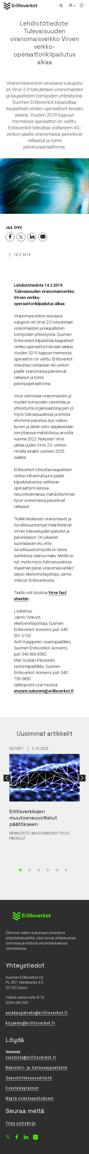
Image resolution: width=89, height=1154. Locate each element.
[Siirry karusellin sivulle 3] (39, 870)
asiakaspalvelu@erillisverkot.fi (37, 1012)
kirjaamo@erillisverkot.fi (30, 1023)
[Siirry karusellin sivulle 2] (29, 870)
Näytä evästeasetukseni (30, 1098)
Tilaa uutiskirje (21, 1123)
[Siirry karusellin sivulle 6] (66, 870)
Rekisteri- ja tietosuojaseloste (36, 1067)
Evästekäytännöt (22, 1088)
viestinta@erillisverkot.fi (31, 1057)
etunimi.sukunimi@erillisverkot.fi (43, 691)
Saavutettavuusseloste (29, 1077)
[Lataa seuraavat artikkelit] (82, 778)
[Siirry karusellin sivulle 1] (20, 870)
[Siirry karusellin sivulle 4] (48, 870)
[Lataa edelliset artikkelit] (6, 778)
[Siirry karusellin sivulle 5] (57, 870)
